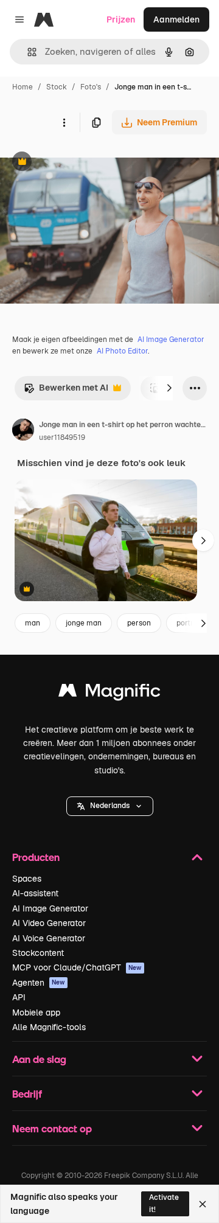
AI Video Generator (49, 923)
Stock (56, 87)
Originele (80, 163)
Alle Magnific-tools (49, 1027)
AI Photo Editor (122, 351)
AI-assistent (35, 893)
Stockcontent (38, 952)
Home (22, 87)
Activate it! (164, 1203)
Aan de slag (39, 1059)
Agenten (38, 982)
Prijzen (120, 19)
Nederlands (110, 805)
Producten (36, 857)
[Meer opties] (64, 122)
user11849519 (62, 437)
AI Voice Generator (48, 938)
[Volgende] (169, 388)
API (19, 997)
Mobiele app (36, 1012)
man (32, 623)
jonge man (84, 623)
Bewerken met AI (66, 391)
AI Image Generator (170, 339)
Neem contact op (52, 1128)
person (139, 623)
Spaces (26, 878)
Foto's (90, 87)
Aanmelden (176, 19)
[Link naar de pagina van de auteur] (23, 431)
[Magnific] (109, 693)
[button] (109, 806)
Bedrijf (27, 1093)
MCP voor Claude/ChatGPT (77, 967)
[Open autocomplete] (27, 52)
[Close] (202, 1204)
